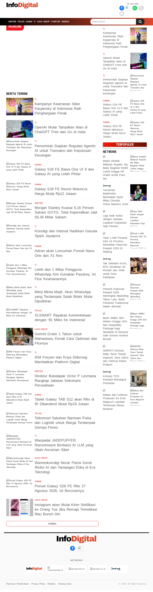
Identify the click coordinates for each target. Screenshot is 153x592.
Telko (21, 21)
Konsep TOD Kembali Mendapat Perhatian (114, 380)
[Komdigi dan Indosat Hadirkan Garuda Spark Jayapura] (19, 233)
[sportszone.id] (116, 211)
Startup (55, 21)
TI (35, 21)
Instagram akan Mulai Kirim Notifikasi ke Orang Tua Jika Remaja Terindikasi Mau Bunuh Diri (66, 509)
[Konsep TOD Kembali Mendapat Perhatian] (138, 378)
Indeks (65, 21)
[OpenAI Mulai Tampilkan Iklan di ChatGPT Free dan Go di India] (19, 129)
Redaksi (51, 584)
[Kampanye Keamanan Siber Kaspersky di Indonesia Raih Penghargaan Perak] (19, 106)
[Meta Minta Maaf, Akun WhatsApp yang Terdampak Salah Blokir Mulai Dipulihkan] (19, 294)
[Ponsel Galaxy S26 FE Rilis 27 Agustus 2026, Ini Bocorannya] (19, 487)
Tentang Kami (65, 584)
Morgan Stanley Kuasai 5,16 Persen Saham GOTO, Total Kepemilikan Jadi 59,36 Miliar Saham (66, 212)
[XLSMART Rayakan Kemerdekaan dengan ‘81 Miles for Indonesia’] (19, 317)
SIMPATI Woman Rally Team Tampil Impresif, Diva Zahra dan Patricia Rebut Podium (115, 357)
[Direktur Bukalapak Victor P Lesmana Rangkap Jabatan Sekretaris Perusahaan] (19, 378)
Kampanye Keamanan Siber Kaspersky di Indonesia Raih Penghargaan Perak (58, 108)
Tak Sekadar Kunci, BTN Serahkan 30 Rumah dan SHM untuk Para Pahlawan (115, 270)
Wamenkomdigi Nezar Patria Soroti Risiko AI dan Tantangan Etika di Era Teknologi (65, 467)
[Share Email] (121, 13)
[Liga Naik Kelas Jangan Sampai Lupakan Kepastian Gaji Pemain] (138, 218)
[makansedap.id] (116, 390)
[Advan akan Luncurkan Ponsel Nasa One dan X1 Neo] (19, 252)
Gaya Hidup (43, 21)
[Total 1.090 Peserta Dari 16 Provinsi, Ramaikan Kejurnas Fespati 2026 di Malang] (138, 240)
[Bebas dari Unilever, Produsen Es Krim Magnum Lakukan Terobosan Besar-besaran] (138, 397)
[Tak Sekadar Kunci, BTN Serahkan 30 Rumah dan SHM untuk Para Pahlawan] (138, 266)
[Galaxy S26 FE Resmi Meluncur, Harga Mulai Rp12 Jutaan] (19, 191)
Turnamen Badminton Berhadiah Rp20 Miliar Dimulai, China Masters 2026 (115, 197)
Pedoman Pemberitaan (17, 584)
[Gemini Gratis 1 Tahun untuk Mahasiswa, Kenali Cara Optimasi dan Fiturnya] (19, 336)
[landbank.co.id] (116, 185)
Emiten (12, 21)
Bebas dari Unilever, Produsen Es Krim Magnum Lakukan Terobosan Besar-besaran (115, 401)
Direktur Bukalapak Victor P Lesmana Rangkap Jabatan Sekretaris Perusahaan (65, 380)
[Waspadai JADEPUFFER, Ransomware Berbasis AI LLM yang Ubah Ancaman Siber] (19, 443)
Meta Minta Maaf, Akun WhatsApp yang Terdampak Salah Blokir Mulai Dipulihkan (63, 296)
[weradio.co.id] (116, 156)
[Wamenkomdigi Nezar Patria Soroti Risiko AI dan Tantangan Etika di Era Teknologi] (19, 465)
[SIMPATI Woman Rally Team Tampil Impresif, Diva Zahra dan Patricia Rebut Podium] (138, 353)
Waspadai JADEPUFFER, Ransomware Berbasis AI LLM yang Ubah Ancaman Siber (64, 445)
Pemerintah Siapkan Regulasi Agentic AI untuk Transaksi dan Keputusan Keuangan (65, 150)
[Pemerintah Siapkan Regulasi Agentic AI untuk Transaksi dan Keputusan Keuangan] (19, 148)
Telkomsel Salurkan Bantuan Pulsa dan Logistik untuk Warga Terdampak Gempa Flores (65, 422)
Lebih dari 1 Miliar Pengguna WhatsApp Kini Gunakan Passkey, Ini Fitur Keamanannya (65, 274)
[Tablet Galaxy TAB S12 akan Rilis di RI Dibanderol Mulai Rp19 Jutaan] (19, 401)
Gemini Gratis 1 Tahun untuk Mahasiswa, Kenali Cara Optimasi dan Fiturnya (66, 338)
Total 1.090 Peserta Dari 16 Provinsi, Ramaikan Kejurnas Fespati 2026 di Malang (115, 244)
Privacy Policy (38, 584)
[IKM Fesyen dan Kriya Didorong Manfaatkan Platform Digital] (19, 359)
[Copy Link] (141, 8)
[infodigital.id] (34, 568)
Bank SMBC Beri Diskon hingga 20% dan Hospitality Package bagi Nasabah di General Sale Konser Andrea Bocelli (115, 328)
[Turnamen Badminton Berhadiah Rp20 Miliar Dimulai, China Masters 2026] (138, 192)
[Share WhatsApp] (135, 8)
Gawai (29, 21)
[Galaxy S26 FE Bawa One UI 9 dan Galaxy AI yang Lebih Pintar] (19, 171)
